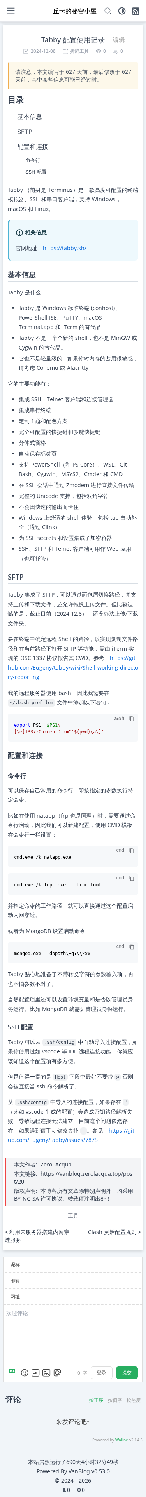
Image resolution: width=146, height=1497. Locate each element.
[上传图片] (46, 1372)
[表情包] (35, 1372)
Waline (121, 1440)
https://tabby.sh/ (64, 248)
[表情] (24, 1372)
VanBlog (89, 1471)
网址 (15, 1296)
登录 (101, 1372)
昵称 (15, 1264)
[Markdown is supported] (13, 1372)
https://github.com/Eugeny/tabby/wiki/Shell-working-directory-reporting (73, 667)
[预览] (57, 1372)
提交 (127, 1372)
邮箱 (15, 1280)
